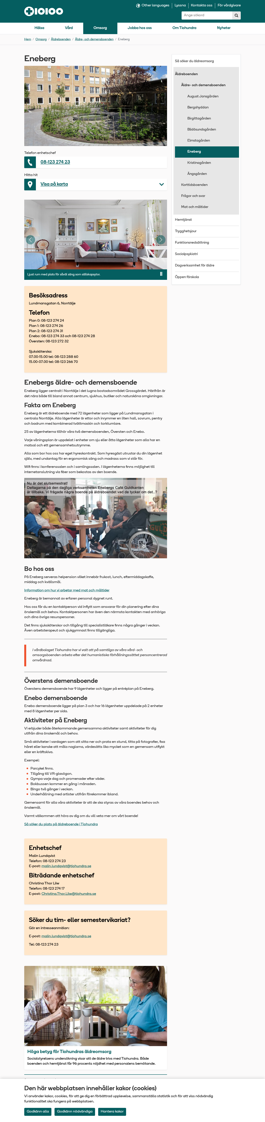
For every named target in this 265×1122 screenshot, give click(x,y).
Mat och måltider (194, 207)
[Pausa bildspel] (161, 274)
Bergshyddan (198, 107)
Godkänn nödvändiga (75, 1111)
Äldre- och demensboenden (94, 39)
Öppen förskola (187, 277)
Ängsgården (197, 174)
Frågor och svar (193, 196)
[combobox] (207, 15)
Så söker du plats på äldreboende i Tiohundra (61, 824)
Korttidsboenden (194, 185)
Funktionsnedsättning (192, 243)
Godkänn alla (38, 1111)
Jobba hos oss (140, 28)
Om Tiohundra (184, 28)
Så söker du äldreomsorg (194, 61)
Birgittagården (199, 118)
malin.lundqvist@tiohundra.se (66, 866)
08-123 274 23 (55, 162)
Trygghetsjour (186, 231)
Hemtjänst (183, 220)
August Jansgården (202, 96)
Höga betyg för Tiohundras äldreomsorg (69, 1052)
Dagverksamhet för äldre (194, 265)
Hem (27, 39)
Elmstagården (198, 141)
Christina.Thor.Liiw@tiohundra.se (69, 894)
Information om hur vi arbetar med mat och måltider (66, 590)
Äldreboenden (61, 39)
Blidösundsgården (201, 129)
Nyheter (223, 28)
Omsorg (100, 28)
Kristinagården (199, 163)
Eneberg (194, 152)
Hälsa (39, 28)
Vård (69, 28)
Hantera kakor (112, 1111)
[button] (95, 184)
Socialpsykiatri (186, 254)
